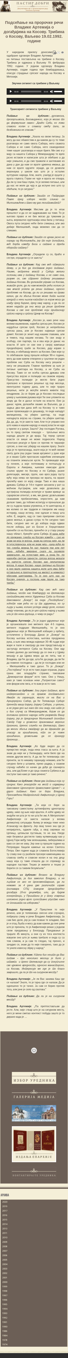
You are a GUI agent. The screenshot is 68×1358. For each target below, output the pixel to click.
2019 (4, 1206)
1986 (4, 1331)
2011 (4, 1233)
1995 (4, 1304)
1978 (4, 1340)
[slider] (58, 91)
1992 (4, 1317)
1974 (4, 1344)
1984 (4, 1335)
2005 (4, 1259)
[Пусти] (10, 91)
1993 (4, 1313)
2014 (4, 1224)
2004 (4, 1264)
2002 (4, 1273)
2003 (4, 1268)
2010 (4, 1237)
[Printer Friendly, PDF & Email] (59, 52)
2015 (4, 1219)
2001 (4, 1277)
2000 (4, 1282)
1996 (4, 1299)
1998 (4, 1291)
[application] (36, 91)
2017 (4, 1210)
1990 (4, 1326)
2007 (4, 1250)
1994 (4, 1308)
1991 (4, 1322)
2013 (4, 1228)
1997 (4, 1295)
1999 (4, 1286)
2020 (4, 1201)
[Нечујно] (51, 91)
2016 (4, 1215)
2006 (4, 1255)
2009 (4, 1242)
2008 (4, 1246)
